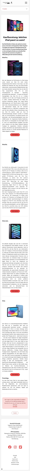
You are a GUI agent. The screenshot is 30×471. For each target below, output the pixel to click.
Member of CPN (15, 462)
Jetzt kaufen (15, 134)
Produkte (5, 9)
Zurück (15, 413)
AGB (15, 457)
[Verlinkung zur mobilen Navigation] (26, 3)
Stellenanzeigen (15, 464)
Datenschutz (15, 460)
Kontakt (15, 406)
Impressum (15, 459)
